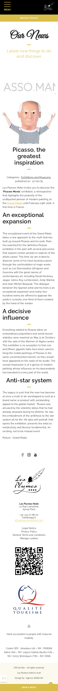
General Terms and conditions (29, 535)
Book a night (29, 687)
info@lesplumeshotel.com (29, 520)
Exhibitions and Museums (36, 177)
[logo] (22, 454)
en (4, 678)
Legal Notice (29, 528)
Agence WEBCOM (34, 678)
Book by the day (29, 18)
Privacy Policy (29, 531)
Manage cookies (29, 538)
